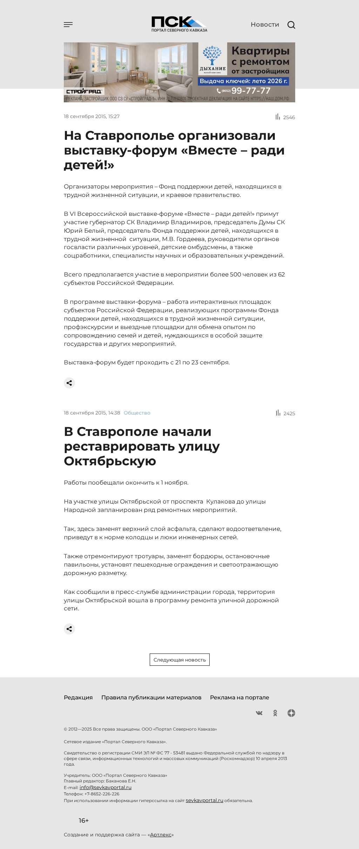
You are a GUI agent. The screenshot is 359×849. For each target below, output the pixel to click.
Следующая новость (180, 660)
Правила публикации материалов (151, 697)
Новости (265, 24)
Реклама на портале (239, 697)
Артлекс (160, 834)
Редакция (78, 697)
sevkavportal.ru (204, 800)
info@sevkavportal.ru (105, 787)
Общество (137, 412)
